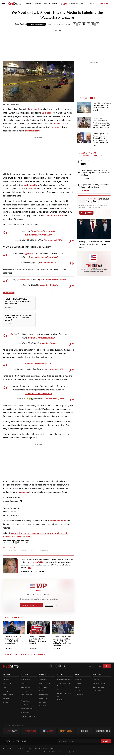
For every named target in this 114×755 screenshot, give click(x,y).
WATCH (46, 3)
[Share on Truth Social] (79, 24)
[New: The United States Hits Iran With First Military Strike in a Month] (84, 107)
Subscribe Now (51, 605)
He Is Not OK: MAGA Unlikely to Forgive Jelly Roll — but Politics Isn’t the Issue (14, 640)
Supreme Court (26, 712)
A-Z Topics (25, 674)
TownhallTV (6, 698)
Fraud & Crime (26, 705)
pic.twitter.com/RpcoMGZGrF (41, 338)
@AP (12, 334)
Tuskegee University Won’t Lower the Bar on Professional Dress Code (94, 244)
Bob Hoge (42, 702)
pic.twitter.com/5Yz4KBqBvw (38, 393)
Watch (5, 687)
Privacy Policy (19, 748)
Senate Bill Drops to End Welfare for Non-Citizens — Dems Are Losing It (37, 640)
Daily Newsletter (98, 687)
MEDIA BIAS (13, 551)
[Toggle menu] (3, 3)
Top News (6, 679)
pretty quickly (30, 185)
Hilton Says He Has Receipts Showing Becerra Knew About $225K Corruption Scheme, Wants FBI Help (101, 139)
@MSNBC (29, 254)
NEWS (28, 3)
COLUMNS (37, 3)
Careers (77, 687)
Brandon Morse (44, 694)
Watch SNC (97, 691)
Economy (24, 691)
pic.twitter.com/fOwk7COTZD (38, 364)
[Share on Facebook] (84, 24)
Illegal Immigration (27, 708)
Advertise (78, 683)
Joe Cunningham (45, 691)
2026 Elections (26, 679)
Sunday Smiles (87, 160)
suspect (56, 124)
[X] (51, 666)
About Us (78, 679)
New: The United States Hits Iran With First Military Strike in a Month (102, 106)
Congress (24, 683)
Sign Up (106, 741)
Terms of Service (8, 748)
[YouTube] (64, 666)
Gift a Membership (99, 683)
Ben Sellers (8, 648)
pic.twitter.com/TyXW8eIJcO (38, 235)
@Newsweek (23, 280)
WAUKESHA (33, 551)
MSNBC (23, 551)
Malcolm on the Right (64, 679)
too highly (56, 127)
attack (55, 215)
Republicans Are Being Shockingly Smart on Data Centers (94, 185)
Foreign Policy (25, 701)
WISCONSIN (44, 551)
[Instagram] (55, 666)
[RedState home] (11, 666)
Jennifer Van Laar (45, 683)
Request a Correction (40, 748)
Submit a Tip (79, 691)
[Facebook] (60, 666)
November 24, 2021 (53, 240)
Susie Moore (43, 687)
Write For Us (79, 694)
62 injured (46, 113)
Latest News (7, 683)
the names (23, 492)
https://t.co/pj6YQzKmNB (43, 231)
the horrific (34, 109)
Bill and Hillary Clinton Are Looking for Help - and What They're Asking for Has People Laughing (62, 641)
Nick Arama (57, 648)
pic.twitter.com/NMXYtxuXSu (52, 280)
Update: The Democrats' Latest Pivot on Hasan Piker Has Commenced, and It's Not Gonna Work (101, 123)
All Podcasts (61, 700)
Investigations (7, 691)
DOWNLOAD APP (75, 3)
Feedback (28, 748)
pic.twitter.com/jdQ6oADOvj (44, 257)
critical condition (58, 521)
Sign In (91, 666)
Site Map (51, 748)
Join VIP (107, 666)
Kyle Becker (33, 648)
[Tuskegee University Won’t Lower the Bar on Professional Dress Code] (94, 229)
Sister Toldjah (20, 24)
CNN (4, 551)
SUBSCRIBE (103, 3)
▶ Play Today (86, 213)
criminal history (32, 131)
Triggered (60, 690)
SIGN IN (91, 3)
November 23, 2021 (54, 369)
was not (32, 189)
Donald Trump (26, 687)
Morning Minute (8, 694)
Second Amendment (28, 716)
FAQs (99, 666)
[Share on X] (74, 24)
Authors (5, 702)
